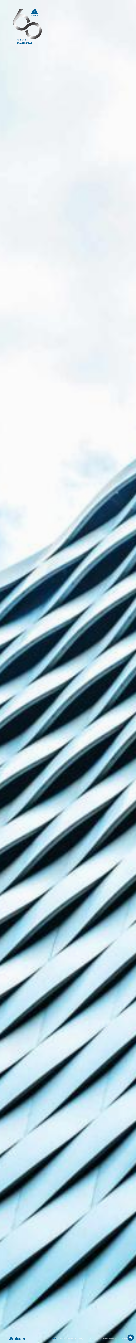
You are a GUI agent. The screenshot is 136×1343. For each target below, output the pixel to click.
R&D (91, 1339)
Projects (82, 1339)
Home (54, 1339)
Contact (123, 1339)
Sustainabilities (110, 1339)
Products (72, 1339)
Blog (98, 1339)
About (62, 1339)
